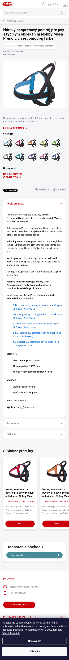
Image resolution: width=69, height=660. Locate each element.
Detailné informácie (13, 128)
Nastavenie (34, 641)
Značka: (9, 54)
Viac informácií (11, 633)
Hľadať (62, 13)
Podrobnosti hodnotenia (44, 46)
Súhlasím (34, 651)
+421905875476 (18, 593)
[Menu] (65, 4)
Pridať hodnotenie (17, 555)
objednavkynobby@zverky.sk (24, 586)
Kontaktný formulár (19, 605)
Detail (19, 524)
